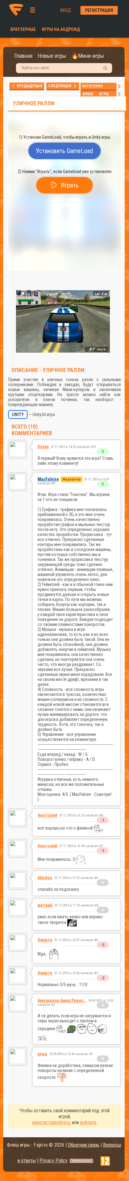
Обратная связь (83, 1145)
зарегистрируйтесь (51, 1122)
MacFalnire (48, 479)
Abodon (45, 877)
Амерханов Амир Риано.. (62, 1000)
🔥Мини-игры (87, 55)
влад (42, 1053)
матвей (45, 905)
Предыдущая (29, 86)
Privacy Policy (53, 1161)
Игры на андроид (61, 29)
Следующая (61, 86)
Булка (43, 446)
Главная (23, 55)
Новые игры (52, 55)
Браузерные (23, 29)
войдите (88, 1122)
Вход (65, 10)
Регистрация (99, 10)
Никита (45, 939)
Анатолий (47, 815)
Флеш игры (98, 94)
